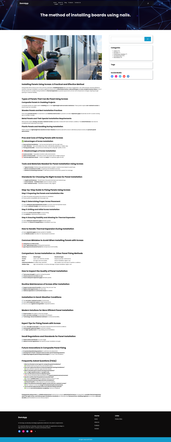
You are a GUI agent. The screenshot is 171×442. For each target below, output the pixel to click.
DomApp (24, 3)
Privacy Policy (118, 419)
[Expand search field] (148, 3)
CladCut (116, 51)
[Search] (147, 39)
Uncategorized (117, 55)
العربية (61, 4)
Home (96, 419)
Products (96, 425)
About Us (96, 422)
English (56, 4)
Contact (96, 428)
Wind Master (117, 57)
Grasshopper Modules (119, 54)
